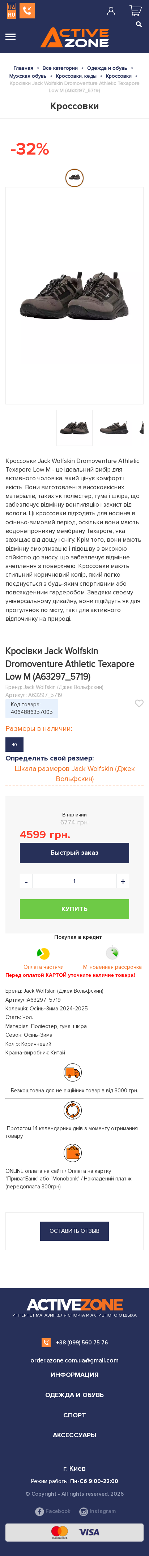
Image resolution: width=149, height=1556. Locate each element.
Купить (74, 909)
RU (11, 14)
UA (11, 7)
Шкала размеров (74, 773)
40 (14, 744)
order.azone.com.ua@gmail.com (74, 1360)
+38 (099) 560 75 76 (82, 1342)
